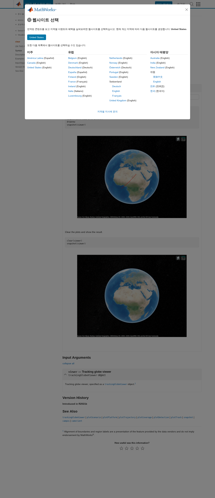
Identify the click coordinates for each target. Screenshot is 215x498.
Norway (113, 62)
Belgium (72, 58)
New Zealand (157, 67)
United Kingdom (117, 100)
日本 (152, 86)
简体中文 (158, 77)
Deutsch (116, 86)
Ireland (72, 86)
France (72, 81)
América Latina (35, 58)
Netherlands (115, 58)
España (72, 72)
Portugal (113, 72)
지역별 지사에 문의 (107, 111)
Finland (72, 77)
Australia (155, 58)
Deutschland (74, 67)
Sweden (113, 77)
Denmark (73, 62)
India (153, 62)
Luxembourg (75, 95)
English (116, 91)
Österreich (114, 67)
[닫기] (186, 9)
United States (34, 67)
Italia (70, 91)
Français (116, 95)
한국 (152, 91)
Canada (31, 62)
